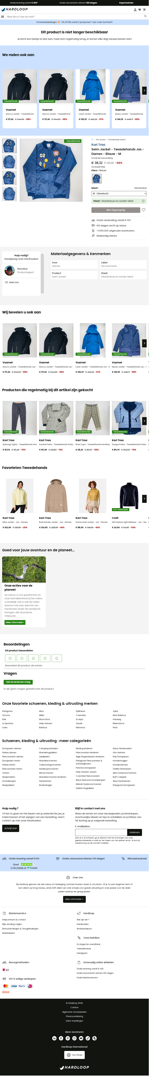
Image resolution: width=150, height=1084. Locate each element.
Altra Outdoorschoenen (124, 773)
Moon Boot (44, 719)
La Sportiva (7, 724)
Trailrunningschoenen (50, 765)
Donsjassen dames (11, 749)
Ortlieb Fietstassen (122, 769)
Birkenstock (118, 724)
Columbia (81, 715)
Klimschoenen (46, 773)
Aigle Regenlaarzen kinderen (90, 757)
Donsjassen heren (11, 761)
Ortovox (6, 715)
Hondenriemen (120, 765)
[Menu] (2, 17)
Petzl (115, 728)
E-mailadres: (82, 826)
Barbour (43, 728)
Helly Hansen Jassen (86, 772)
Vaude (79, 724)
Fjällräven (80, 711)
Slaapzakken (8, 785)
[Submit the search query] (145, 16)
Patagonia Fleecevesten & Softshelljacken (89, 762)
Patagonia (7, 711)
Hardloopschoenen (48, 769)
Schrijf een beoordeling (102, 158)
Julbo (115, 711)
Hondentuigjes (120, 761)
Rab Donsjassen (121, 757)
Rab (4, 719)
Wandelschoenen (48, 761)
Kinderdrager (45, 785)
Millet (41, 715)
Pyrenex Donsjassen (86, 768)
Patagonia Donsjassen (124, 785)
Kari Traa (98, 144)
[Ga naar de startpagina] (93, 140)
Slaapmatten (8, 777)
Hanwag (117, 719)
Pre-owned (100, 139)
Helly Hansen (45, 724)
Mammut (80, 728)
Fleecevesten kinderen (87, 753)
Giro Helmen (119, 753)
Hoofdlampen (9, 781)
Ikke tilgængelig (116, 210)
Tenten (5, 773)
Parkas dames (9, 753)
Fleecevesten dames (12, 757)
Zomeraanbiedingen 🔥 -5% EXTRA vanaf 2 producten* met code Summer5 (74, 22)
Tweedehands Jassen (116, 139)
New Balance (119, 715)
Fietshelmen (45, 781)
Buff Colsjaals (119, 777)
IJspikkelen (44, 757)
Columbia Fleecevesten (88, 776)
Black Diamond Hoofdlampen (90, 780)
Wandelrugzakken (48, 753)
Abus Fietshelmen (122, 781)
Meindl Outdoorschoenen (88, 784)
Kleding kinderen (84, 749)
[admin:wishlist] (143, 210)
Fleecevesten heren (12, 769)
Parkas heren (8, 765)
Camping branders (48, 749)
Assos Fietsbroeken (122, 749)
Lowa (4, 728)
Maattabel (140, 188)
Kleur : (98, 170)
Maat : (95, 188)
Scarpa (79, 719)
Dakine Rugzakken (85, 788)
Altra (41, 711)
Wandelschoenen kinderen (52, 777)
